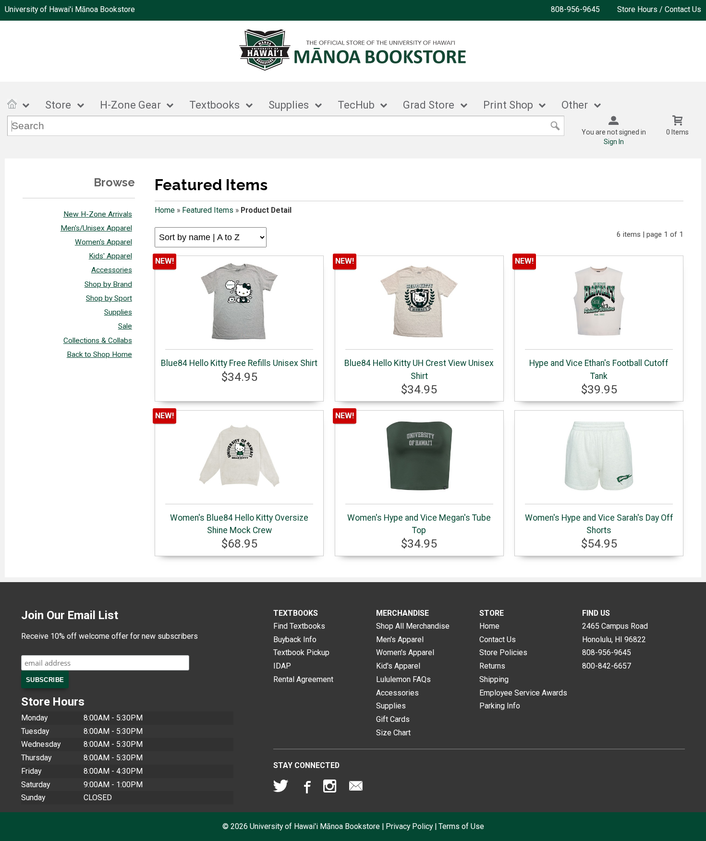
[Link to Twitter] (281, 788)
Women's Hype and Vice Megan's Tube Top (419, 524)
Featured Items (207, 210)
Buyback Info (294, 639)
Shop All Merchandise (413, 626)
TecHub (356, 105)
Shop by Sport (109, 298)
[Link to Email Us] (356, 788)
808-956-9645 (575, 9)
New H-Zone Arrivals (97, 214)
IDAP (282, 665)
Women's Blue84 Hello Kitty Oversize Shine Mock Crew (239, 524)
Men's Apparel (400, 639)
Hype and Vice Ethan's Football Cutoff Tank (599, 369)
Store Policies (503, 652)
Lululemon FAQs (403, 679)
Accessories (111, 270)
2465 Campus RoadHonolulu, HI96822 (615, 633)
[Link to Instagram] (331, 788)
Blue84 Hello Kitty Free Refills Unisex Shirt (239, 363)
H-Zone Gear (130, 105)
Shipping (494, 679)
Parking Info (499, 705)
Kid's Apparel (398, 665)
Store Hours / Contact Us (659, 9)
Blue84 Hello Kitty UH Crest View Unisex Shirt (419, 369)
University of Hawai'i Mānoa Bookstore (70, 9)
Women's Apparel (103, 242)
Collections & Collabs (97, 340)
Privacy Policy (409, 826)
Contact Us (497, 639)
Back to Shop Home (99, 354)
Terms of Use (461, 826)
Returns (492, 665)
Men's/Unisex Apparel (96, 228)
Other (574, 105)
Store (58, 105)
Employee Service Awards (523, 692)
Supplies (288, 105)
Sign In (614, 142)
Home (165, 210)
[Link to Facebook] (306, 788)
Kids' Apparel (110, 256)
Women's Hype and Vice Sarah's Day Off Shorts (599, 524)
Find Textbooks (299, 626)
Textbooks (214, 105)
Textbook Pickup (301, 652)
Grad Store (428, 105)
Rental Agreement (303, 679)
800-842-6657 (606, 665)
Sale (125, 326)
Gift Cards (393, 719)
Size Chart (393, 732)
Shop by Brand (108, 284)
